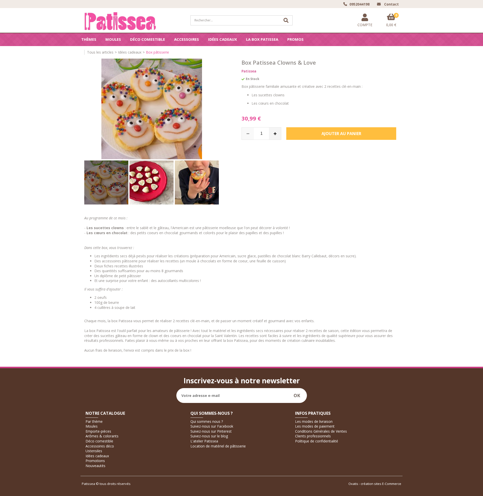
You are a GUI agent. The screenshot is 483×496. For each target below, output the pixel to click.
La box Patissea (262, 39)
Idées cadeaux (222, 39)
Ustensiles (94, 450)
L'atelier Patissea (204, 441)
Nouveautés (95, 465)
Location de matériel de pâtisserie (218, 446)
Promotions (95, 460)
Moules (113, 39)
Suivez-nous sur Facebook (211, 426)
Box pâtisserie (157, 52)
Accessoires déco (100, 446)
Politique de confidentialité (316, 441)
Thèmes (88, 39)
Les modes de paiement (315, 426)
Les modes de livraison (314, 421)
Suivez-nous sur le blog (209, 436)
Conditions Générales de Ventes (321, 431)
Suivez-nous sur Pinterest (211, 431)
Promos (295, 39)
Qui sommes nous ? (206, 421)
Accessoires (186, 39)
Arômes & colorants (102, 436)
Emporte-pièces (98, 431)
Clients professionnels (313, 436)
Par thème (94, 421)
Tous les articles (100, 52)
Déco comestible (147, 39)
